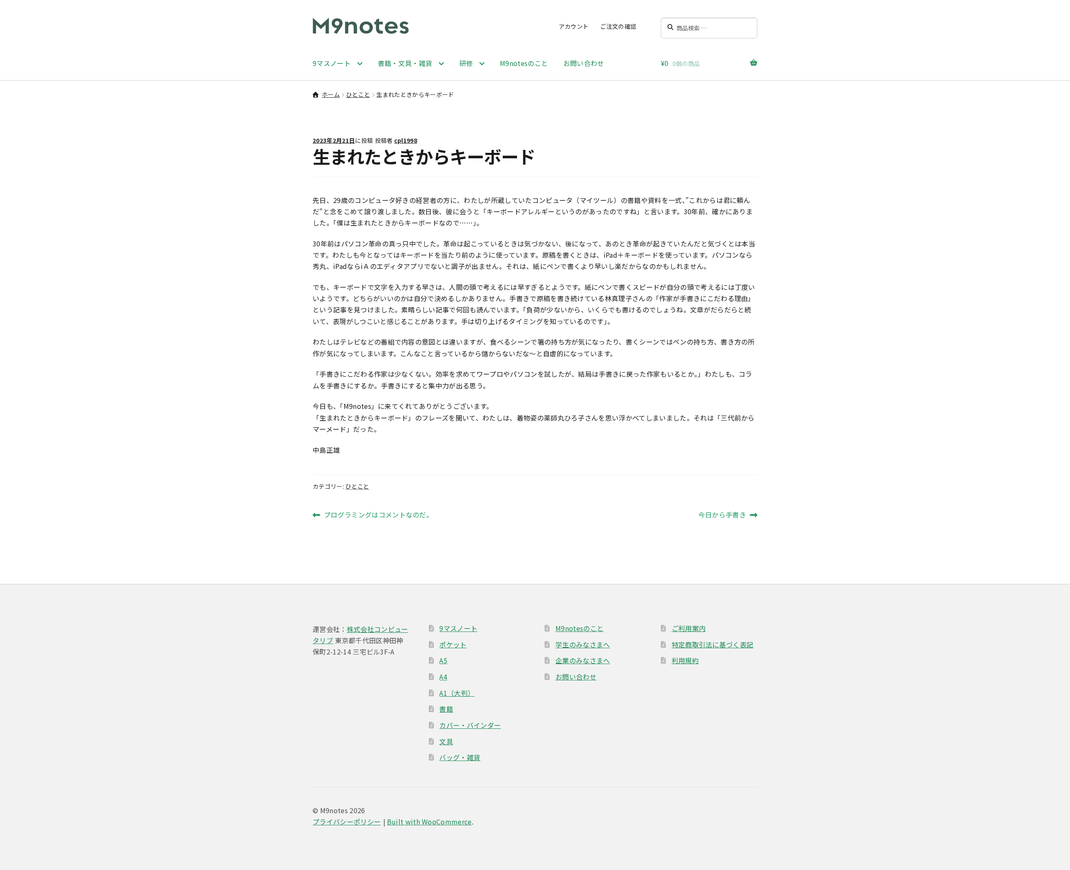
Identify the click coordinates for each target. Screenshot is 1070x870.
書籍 (446, 709)
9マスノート (458, 628)
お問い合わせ (583, 63)
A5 (443, 660)
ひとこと (358, 94)
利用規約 (685, 660)
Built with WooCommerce (429, 822)
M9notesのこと (524, 63)
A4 (443, 677)
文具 (446, 741)
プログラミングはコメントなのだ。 (378, 515)
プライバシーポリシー (347, 822)
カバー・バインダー (470, 725)
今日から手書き (722, 515)
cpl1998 (405, 140)
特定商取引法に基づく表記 (713, 644)
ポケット (452, 644)
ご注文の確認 (618, 26)
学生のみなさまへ (582, 644)
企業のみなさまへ (582, 660)
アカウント (574, 26)
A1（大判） (456, 693)
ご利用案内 (689, 628)
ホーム (331, 94)
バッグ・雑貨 (459, 757)
